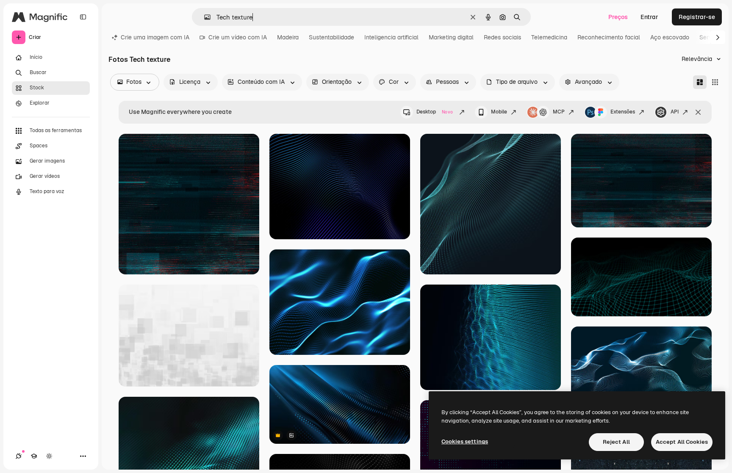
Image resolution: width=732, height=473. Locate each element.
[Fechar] (698, 112)
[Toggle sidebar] (83, 17)
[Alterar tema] (49, 456)
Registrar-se (697, 17)
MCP (559, 111)
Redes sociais (502, 37)
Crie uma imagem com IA (155, 37)
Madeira (288, 37)
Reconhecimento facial (608, 37)
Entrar (649, 17)
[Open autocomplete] (204, 17)
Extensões (622, 111)
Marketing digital (451, 37)
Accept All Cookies (682, 441)
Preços (618, 17)
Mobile (499, 111)
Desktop (434, 111)
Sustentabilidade (331, 37)
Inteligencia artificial (391, 37)
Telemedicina (549, 37)
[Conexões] (18, 456)
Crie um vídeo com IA (237, 37)
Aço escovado (669, 37)
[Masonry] (700, 82)
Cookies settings (464, 441)
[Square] (715, 82)
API (675, 111)
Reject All (616, 441)
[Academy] (34, 456)
